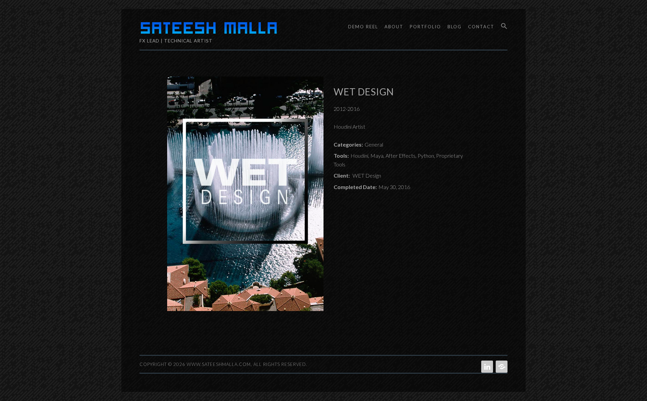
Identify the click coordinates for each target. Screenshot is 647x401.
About (393, 26)
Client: (342, 175)
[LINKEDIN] (486, 367)
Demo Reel (363, 26)
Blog (455, 26)
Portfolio (425, 26)
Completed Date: (355, 187)
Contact (481, 26)
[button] (501, 26)
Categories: (348, 144)
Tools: (341, 155)
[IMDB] (500, 367)
